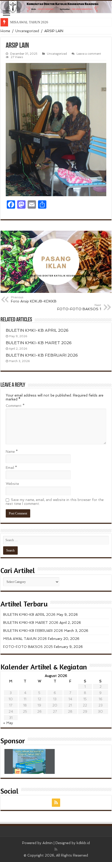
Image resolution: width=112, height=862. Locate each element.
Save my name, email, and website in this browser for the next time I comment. (55, 502)
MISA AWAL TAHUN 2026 (29, 22)
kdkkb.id (83, 843)
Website (12, 484)
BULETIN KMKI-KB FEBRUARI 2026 (42, 355)
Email (11, 468)
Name (12, 452)
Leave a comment (89, 53)
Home (5, 31)
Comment (15, 406)
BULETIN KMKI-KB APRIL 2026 (37, 330)
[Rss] (56, 803)
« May (8, 723)
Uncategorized (27, 31)
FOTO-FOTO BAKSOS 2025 (28, 647)
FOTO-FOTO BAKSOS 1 (79, 307)
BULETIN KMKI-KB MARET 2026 (39, 343)
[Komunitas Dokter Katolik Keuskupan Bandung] (56, 7)
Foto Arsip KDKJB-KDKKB (34, 299)
